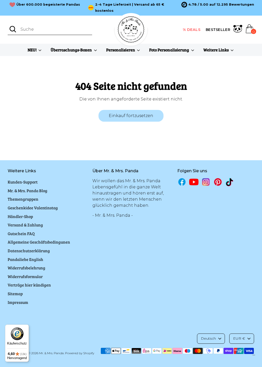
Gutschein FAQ (21, 233)
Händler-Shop (20, 216)
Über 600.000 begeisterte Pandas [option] (48, 4)
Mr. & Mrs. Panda (51, 353)
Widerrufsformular (25, 276)
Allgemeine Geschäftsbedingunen (39, 242)
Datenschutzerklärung (29, 250)
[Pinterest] (218, 182)
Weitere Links (216, 49)
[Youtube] (194, 182)
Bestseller (218, 29)
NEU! (32, 49)
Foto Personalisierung (169, 49)
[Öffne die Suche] (13, 29)
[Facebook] (182, 182)
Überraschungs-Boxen (72, 49)
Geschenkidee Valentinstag (33, 207)
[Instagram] (206, 182)
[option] (217, 5)
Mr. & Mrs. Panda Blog (27, 190)
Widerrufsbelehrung (26, 267)
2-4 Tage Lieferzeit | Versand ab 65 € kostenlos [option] (129, 8)
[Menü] (254, 356)
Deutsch (208, 338)
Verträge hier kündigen (29, 285)
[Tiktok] (230, 182)
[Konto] (237, 29)
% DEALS (192, 29)
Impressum (18, 302)
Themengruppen (23, 199)
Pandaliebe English (25, 259)
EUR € (239, 338)
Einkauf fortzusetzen (131, 115)
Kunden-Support (23, 182)
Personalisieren (121, 49)
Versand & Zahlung (25, 224)
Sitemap (15, 293)
